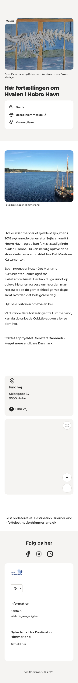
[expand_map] (67, 425)
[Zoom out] (67, 488)
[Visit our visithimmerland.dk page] (39, 554)
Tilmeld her (18, 644)
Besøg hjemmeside (29, 115)
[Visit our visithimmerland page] (27, 554)
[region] (39, 457)
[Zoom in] (67, 477)
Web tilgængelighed (25, 616)
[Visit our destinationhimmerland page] (50, 554)
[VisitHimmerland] (17, 572)
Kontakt (16, 611)
